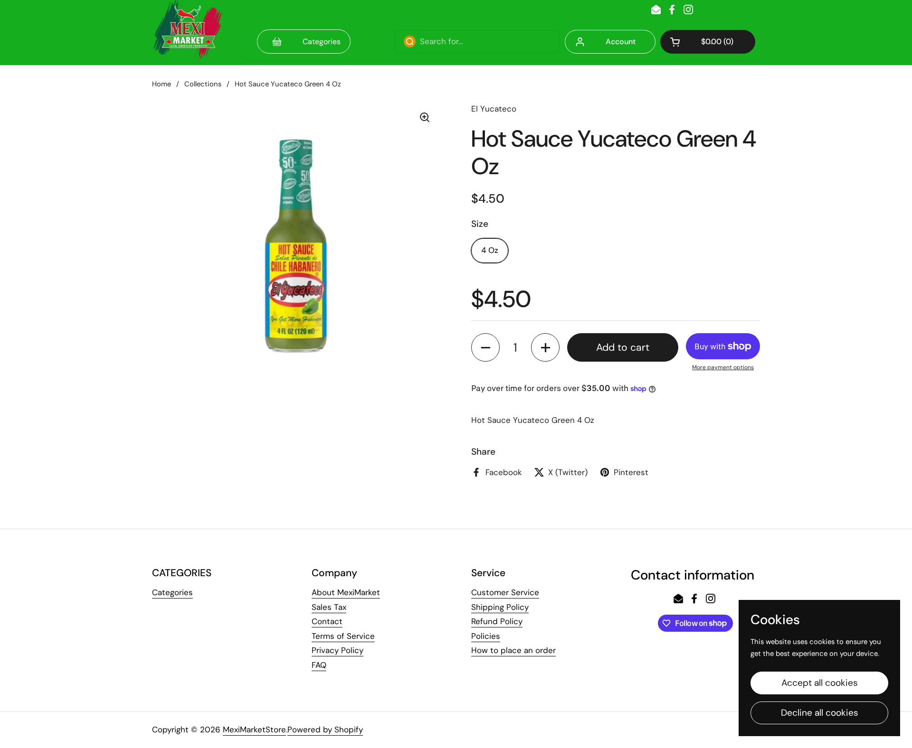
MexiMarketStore (254, 729)
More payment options (723, 367)
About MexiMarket (346, 592)
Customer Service (505, 592)
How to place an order (513, 650)
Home (161, 84)
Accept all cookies (819, 683)
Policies (485, 636)
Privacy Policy (337, 650)
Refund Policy (496, 621)
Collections (202, 84)
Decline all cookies (819, 713)
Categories (172, 592)
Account (621, 42)
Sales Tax (329, 607)
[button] (707, 42)
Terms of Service (343, 636)
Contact (327, 621)
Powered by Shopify (325, 729)
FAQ (319, 665)
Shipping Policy (500, 607)
